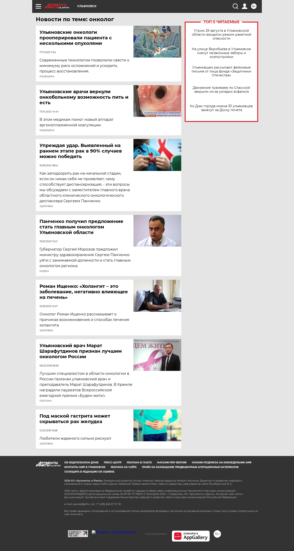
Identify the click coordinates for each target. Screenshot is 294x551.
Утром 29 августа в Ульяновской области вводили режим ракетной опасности (221, 34)
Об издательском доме (81, 462)
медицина (47, 76)
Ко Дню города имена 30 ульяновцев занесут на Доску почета (221, 108)
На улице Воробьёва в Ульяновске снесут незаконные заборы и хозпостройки (221, 53)
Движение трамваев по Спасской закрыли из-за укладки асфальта (221, 90)
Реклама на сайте (124, 467)
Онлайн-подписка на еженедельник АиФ (222, 462)
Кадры (44, 271)
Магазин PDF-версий (172, 462)
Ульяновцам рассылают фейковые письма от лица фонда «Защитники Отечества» (221, 71)
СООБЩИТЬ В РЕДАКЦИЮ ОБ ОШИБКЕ (89, 471)
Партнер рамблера (156, 533)
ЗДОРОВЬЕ (46, 206)
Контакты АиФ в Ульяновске (84, 467)
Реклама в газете (139, 462)
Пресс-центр (113, 462)
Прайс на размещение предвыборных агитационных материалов (190, 467)
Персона (46, 401)
